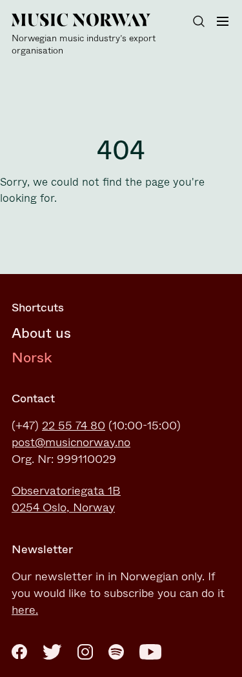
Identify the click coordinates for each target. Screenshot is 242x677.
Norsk (32, 358)
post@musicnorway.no (71, 442)
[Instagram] (85, 652)
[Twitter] (52, 652)
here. (25, 610)
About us (41, 333)
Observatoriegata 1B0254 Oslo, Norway (66, 499)
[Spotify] (116, 652)
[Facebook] (19, 652)
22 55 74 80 (73, 425)
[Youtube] (150, 652)
